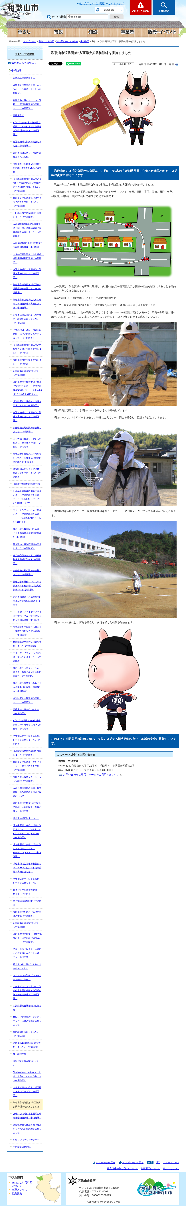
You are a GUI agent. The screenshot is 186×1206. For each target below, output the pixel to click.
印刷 (171, 64)
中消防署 (84, 41)
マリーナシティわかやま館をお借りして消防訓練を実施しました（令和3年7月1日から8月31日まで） (27, 516)
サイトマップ (116, 3)
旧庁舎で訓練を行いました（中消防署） (26, 711)
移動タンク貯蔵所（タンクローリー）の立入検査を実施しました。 (27, 1020)
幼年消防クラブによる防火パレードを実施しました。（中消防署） (27, 740)
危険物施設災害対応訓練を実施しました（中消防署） (27, 644)
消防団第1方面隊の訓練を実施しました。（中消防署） (27, 1045)
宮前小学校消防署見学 (24, 78)
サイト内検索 (59, 16)
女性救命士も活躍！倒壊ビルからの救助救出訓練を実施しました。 (27, 1128)
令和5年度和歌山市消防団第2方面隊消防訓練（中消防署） (27, 245)
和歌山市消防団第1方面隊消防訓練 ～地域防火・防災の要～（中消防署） (27, 807)
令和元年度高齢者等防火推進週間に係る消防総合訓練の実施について (27, 792)
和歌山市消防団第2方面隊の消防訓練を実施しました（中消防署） (27, 288)
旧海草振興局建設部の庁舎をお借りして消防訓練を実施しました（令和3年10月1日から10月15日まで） (27, 497)
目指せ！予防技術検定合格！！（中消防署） (25, 892)
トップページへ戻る (132, 1162)
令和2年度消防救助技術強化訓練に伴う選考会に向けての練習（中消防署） (27, 724)
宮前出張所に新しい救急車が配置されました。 (27, 154)
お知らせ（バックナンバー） (27, 1140)
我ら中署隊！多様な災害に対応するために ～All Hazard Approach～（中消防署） (27, 850)
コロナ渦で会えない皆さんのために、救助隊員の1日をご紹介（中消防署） (27, 442)
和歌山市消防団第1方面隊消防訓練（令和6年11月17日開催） (27, 168)
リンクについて (171, 1168)
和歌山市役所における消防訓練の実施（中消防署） (27, 914)
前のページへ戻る (105, 1162)
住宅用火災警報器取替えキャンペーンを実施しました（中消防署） (27, 89)
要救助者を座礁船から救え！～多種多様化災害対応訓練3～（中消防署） (27, 631)
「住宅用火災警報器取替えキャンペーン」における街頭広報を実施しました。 (27, 867)
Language (109, 10)
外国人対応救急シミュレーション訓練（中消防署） (27, 779)
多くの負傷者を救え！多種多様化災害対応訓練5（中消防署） (27, 559)
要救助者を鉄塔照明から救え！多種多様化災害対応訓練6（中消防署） (27, 533)
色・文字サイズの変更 (92, 3)
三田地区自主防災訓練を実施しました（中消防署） (27, 215)
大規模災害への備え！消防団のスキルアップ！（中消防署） (27, 1091)
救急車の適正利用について (26, 818)
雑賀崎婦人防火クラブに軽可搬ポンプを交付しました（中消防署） (27, 473)
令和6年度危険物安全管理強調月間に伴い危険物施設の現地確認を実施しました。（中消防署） (27, 230)
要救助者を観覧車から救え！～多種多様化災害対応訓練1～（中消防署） (27, 687)
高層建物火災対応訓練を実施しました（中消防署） (27, 546)
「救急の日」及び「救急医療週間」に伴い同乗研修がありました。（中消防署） (27, 334)
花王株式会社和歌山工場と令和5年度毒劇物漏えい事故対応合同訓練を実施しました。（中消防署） (27, 185)
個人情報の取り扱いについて (122, 1168)
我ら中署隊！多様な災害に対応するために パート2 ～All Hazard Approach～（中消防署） (27, 831)
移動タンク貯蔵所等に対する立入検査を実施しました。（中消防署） (27, 202)
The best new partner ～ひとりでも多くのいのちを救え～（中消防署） (27, 1076)
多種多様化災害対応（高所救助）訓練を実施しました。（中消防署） (27, 318)
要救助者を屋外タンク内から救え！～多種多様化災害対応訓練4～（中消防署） (27, 585)
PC (158, 1162)
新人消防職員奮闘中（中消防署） (27, 903)
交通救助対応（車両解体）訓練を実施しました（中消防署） (27, 273)
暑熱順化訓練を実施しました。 (26, 1063)
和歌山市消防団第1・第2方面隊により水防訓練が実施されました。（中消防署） (27, 938)
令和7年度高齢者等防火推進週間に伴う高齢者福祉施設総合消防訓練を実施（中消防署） (27, 128)
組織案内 (17, 1193)
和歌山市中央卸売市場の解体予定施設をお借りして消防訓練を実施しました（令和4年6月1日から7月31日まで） (27, 388)
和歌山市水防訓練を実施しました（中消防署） (27, 362)
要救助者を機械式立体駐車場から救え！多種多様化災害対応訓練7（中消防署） (27, 458)
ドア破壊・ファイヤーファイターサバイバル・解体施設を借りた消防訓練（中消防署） (27, 616)
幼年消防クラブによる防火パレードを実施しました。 (27, 880)
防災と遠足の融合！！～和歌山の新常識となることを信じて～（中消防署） (27, 953)
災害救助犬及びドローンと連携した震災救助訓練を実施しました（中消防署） (27, 104)
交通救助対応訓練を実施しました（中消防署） (27, 143)
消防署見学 (18, 115)
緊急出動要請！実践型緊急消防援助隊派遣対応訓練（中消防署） (27, 600)
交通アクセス (19, 1189)
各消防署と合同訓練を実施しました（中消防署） (27, 700)
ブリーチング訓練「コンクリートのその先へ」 (27, 977)
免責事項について (150, 1168)
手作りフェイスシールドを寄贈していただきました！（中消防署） (27, 657)
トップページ (29, 41)
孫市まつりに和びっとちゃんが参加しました (27, 966)
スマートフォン (171, 1162)
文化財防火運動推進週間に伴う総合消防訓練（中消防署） (27, 1115)
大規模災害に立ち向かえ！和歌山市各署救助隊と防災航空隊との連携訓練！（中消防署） (27, 992)
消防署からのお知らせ (67, 41)
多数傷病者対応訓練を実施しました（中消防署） (27, 429)
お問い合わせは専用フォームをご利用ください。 (91, 774)
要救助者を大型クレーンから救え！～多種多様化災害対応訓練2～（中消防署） (27, 672)
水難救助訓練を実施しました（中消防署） (27, 373)
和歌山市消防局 (46, 41)
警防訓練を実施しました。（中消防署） (26, 1034)
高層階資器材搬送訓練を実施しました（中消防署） (27, 753)
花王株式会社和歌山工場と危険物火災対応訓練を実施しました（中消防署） (27, 349)
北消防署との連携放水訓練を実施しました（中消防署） (27, 403)
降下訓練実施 (19, 1054)
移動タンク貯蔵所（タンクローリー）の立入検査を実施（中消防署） (27, 766)
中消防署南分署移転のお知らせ (27, 1007)
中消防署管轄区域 (22, 1147)
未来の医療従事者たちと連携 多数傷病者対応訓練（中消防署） (28, 258)
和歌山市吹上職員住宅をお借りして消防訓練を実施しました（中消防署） (27, 303)
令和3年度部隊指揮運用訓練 (27, 484)
